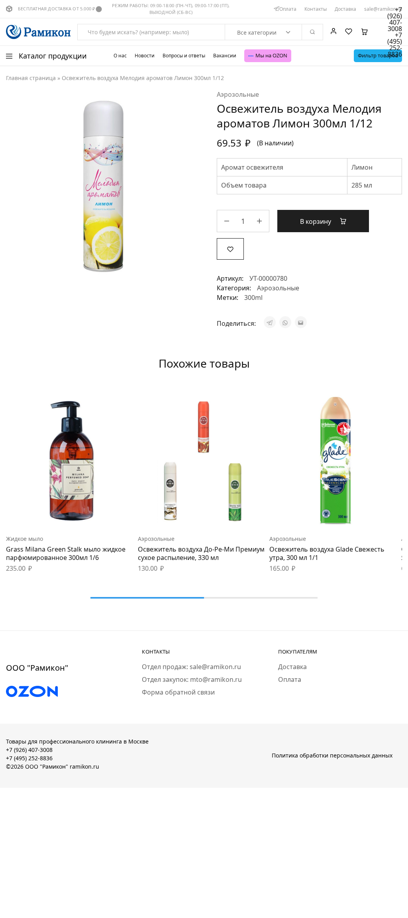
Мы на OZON (271, 55)
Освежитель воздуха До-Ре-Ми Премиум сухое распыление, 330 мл (201, 553)
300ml (253, 297)
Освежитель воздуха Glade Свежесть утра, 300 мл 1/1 (326, 553)
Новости (145, 55)
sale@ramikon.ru (383, 9)
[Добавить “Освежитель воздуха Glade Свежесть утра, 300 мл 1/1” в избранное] (355, 515)
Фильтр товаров (378, 55)
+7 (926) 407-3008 (29, 750)
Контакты (315, 9)
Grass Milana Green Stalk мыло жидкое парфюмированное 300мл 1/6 (66, 553)
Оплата (287, 9)
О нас (120, 55)
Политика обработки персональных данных (332, 755)
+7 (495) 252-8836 (29, 758)
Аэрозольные (238, 94)
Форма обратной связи (178, 692)
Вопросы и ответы (184, 55)
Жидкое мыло (24, 538)
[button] (52, 515)
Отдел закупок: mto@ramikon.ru (192, 679)
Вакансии (224, 55)
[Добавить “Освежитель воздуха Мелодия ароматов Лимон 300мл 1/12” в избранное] (230, 248)
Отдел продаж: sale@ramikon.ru (191, 666)
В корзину (316, 221)
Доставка (345, 9)
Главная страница (31, 78)
